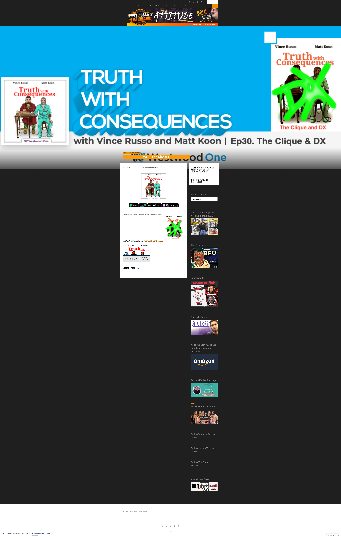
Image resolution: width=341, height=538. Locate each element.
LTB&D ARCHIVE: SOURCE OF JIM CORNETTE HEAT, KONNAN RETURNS (203, 169)
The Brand (158, 6)
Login (149, 6)
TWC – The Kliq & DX (153, 241)
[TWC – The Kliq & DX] (170, 97)
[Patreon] (186, 2)
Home (132, 6)
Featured (174, 273)
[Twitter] (194, 2)
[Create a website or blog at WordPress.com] (170, 531)
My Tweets (194, 437)
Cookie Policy (35, 535)
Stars (176, 6)
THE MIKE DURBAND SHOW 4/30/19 (199, 180)
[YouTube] (190, 2)
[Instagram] (201, 2)
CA (140, 273)
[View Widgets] (215, 6)
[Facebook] (197, 2)
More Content (185, 6)
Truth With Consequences (132, 152)
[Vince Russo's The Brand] (170, 17)
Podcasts (141, 6)
